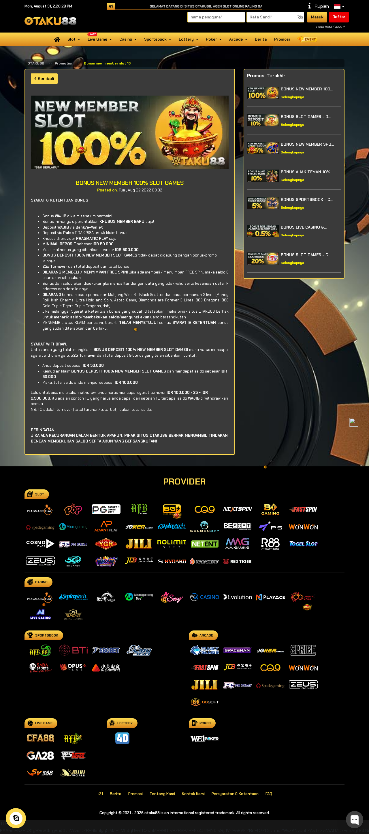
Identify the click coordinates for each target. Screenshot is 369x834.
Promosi (282, 39)
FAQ (269, 793)
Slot (71, 39)
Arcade (236, 39)
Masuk (317, 17)
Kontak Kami (193, 793)
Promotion (64, 63)
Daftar (338, 16)
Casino (125, 39)
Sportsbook (155, 39)
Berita (261, 39)
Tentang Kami (162, 793)
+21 (100, 793)
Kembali (45, 78)
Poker (211, 39)
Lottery (186, 39)
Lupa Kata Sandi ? (330, 27)
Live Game (97, 39)
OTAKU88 (35, 63)
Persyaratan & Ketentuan (235, 793)
